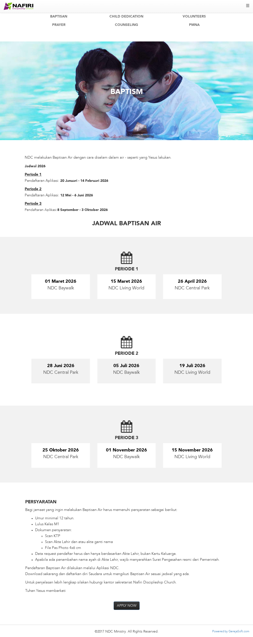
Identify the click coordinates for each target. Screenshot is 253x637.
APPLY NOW (126, 605)
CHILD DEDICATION (126, 16)
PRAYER (58, 25)
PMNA (194, 25)
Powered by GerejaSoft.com (230, 631)
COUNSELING (126, 25)
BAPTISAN (58, 16)
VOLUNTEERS (194, 16)
